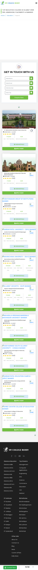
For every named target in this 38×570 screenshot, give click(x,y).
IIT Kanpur (7, 525)
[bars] (36, 3)
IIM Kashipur (23, 521)
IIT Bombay (7, 518)
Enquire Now (19, 97)
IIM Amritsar (23, 508)
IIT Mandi (7, 528)
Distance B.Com (9, 484)
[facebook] (11, 456)
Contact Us (15, 543)
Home (3, 15)
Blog (13, 546)
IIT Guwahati (8, 505)
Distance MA (8, 474)
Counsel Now (11, 567)
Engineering (23, 473)
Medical (21, 493)
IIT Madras (7, 508)
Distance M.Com (9, 471)
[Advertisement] (19, 40)
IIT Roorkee (7, 501)
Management (23, 464)
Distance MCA (8, 468)
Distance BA (8, 487)
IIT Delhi (6, 521)
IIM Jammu (22, 518)
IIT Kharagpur (8, 515)
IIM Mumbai (23, 528)
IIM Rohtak (22, 531)
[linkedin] (24, 456)
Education (10, 15)
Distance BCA (8, 481)
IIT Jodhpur (7, 511)
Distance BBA (8, 478)
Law (20, 490)
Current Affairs (16, 553)
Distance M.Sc (8, 491)
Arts (20, 477)
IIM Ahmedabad (24, 501)
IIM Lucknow (23, 525)
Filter (27, 567)
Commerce (23, 483)
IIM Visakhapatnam (25, 505)
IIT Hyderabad (8, 531)
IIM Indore (22, 515)
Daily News (15, 556)
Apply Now (19, 148)
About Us (14, 539)
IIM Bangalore (23, 511)
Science (21, 480)
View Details (19, 144)
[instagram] (15, 456)
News (13, 549)
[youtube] (20, 456)
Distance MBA (8, 464)
